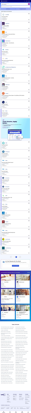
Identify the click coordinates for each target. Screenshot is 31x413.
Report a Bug (21, 399)
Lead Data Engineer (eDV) (5, 179)
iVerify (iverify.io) (22, 296)
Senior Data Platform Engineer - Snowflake (8, 77)
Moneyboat (6, 312)
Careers (8, 397)
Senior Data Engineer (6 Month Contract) (7, 162)
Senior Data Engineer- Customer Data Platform (8, 34)
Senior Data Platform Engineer (6, 214)
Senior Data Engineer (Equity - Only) (7, 197)
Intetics (5, 296)
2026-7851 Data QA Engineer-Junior (7, 69)
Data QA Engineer (4, 249)
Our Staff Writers (8, 399)
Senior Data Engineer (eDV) (5, 188)
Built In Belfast (27, 395)
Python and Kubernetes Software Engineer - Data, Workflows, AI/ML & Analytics (13, 95)
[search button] (24, 1)
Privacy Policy (15, 408)
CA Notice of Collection (27, 408)
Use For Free (5, 127)
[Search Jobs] (29, 4)
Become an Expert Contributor (14, 399)
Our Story (8, 395)
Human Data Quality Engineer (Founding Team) (8, 232)
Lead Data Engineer (4, 206)
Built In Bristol (27, 397)
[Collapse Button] (29, 19)
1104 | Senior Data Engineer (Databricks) (7, 60)
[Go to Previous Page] (11, 257)
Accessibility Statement (7, 408)
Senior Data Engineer (5, 16)
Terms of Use (18, 408)
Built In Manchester (27, 403)
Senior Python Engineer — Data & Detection (8, 42)
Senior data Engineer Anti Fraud (6, 223)
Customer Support (20, 396)
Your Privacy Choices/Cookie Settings (23, 408)
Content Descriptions (9, 401)
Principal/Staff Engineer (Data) (6, 241)
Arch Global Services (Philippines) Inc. (22, 312)
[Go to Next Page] (20, 257)
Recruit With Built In (15, 396)
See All (28, 272)
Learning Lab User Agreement (3, 408)
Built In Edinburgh (26, 399)
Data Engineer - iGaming (5, 25)
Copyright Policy (12, 408)
